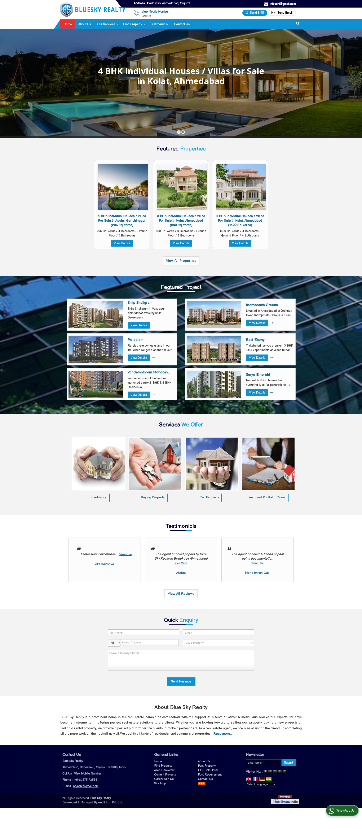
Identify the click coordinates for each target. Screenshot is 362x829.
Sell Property (209, 497)
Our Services (106, 24)
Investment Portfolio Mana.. (266, 497)
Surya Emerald (258, 375)
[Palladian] (96, 349)
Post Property (207, 766)
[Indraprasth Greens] (214, 314)
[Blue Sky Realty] (93, 9)
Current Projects (165, 774)
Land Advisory (96, 497)
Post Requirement (210, 774)
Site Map (160, 783)
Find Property (132, 24)
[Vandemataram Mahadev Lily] (96, 384)
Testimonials (159, 24)
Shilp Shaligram (140, 303)
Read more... (222, 734)
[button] (155, 11)
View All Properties (181, 261)
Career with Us (164, 779)
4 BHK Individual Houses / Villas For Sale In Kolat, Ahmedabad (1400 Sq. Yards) (240, 220)
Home (67, 24)
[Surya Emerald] (214, 384)
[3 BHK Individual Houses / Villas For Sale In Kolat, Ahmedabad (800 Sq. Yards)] (182, 187)
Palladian (135, 340)
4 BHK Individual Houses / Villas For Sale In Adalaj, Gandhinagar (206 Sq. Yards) (122, 220)
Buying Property (153, 497)
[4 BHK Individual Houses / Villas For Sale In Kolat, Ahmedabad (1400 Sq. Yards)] (241, 187)
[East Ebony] (214, 349)
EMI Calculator (208, 770)
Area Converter (164, 770)
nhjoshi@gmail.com (283, 4)
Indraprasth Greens (262, 305)
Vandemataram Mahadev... (149, 372)
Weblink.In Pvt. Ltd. (110, 802)
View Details (122, 243)
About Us (84, 24)
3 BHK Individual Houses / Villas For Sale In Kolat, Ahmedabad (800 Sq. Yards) (181, 220)
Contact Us (182, 24)
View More (125, 554)
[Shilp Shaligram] (96, 314)
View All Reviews (181, 594)
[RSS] (202, 783)
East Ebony (255, 340)
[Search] (298, 23)
